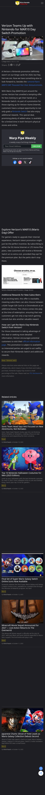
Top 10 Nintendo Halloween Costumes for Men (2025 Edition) (21, 474)
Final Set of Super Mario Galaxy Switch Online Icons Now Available (20, 580)
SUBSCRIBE (36, 146)
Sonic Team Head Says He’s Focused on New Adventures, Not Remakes (22, 427)
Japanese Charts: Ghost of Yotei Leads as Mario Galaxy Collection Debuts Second (21, 735)
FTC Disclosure (35, 373)
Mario (3, 485)
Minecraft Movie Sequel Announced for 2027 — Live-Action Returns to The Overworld (20, 628)
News (3, 360)
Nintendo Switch (19, 111)
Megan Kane (6, 61)
